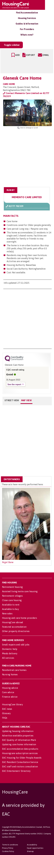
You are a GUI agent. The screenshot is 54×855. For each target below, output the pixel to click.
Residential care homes (14, 670)
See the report (14, 384)
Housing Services (27, 18)
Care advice (8, 692)
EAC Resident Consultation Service (20, 762)
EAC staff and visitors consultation (20, 766)
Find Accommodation (27, 12)
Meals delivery (9, 653)
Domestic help (9, 649)
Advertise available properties (18, 735)
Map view (26, 400)
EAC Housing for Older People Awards (21, 757)
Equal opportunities (35, 848)
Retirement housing (12, 587)
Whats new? (26, 34)
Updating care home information (19, 744)
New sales (7, 613)
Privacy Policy (7, 848)
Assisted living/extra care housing (20, 591)
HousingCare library (12, 704)
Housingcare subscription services (20, 753)
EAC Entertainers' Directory (16, 771)
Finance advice (9, 696)
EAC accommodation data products (20, 749)
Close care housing (12, 600)
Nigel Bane (7, 562)
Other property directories (15, 631)
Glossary (6, 713)
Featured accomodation (14, 627)
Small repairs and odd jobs (15, 644)
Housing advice (10, 688)
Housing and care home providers (19, 618)
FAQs (4, 717)
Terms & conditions (10, 845)
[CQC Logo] (14, 361)
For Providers (27, 29)
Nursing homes (10, 674)
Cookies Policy (8, 851)
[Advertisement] (27, 158)
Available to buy (10, 609)
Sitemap (30, 851)
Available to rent (10, 604)
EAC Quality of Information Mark (19, 740)
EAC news (7, 709)
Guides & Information (27, 23)
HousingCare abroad (12, 622)
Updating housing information (17, 731)
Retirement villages (12, 596)
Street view (12, 400)
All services (8, 658)
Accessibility (32, 845)
